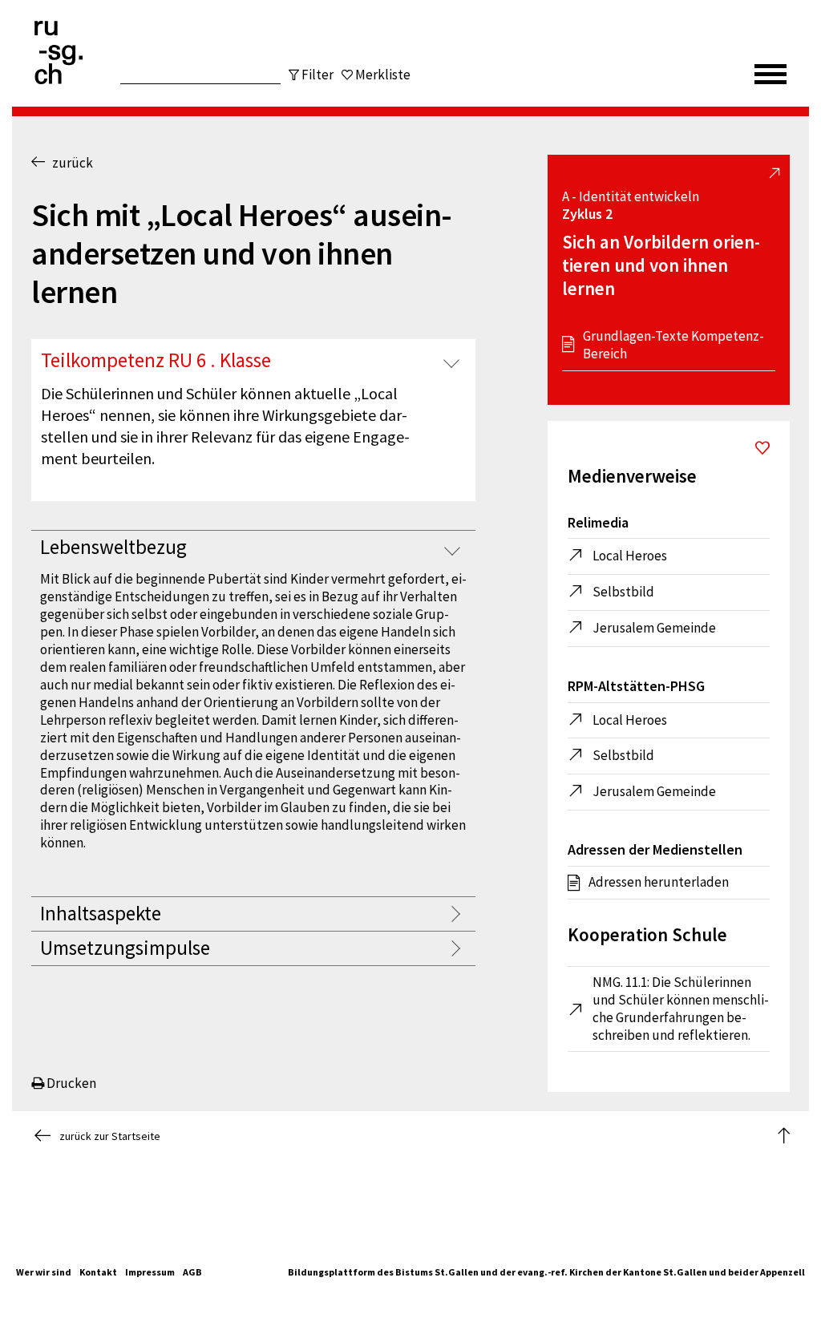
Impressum (150, 1272)
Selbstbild (623, 591)
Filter (317, 74)
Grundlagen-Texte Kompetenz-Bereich (673, 345)
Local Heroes (629, 555)
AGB (192, 1272)
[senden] (249, 66)
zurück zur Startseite (109, 1136)
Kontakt (98, 1272)
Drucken (70, 1083)
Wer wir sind (43, 1272)
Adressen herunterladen (658, 882)
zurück (69, 163)
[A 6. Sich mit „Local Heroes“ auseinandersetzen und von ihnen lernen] (762, 450)
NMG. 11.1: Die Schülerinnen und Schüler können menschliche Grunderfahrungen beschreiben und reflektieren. (680, 1009)
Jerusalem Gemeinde (654, 628)
